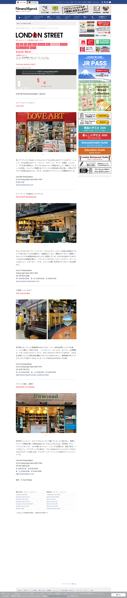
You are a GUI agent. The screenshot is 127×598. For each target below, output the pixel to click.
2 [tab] (46, 155)
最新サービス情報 (93, 35)
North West (41, 44)
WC (18, 44)
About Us (71, 590)
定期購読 (89, 2)
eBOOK (26, 590)
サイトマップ (56, 590)
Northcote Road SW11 (53, 496)
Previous (18, 133)
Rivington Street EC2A (22, 506)
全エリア (33, 47)
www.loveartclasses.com (24, 185)
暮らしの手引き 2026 (94, 136)
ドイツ (33, 2)
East (29, 44)
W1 (22, 44)
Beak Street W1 (51, 499)
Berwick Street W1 (52, 501)
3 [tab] (49, 155)
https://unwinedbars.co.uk (25, 474)
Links (91, 590)
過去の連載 (64, 590)
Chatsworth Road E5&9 (53, 508)
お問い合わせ (41, 590)
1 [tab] (43, 155)
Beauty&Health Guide (95, 143)
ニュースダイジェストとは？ (63, 2)
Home (17, 28)
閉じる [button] (118, 595)
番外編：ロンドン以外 (23, 47)
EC (25, 44)
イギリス (21, 2)
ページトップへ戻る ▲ (69, 584)
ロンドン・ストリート (32, 28)
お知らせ (19, 590)
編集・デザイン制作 (76, 2)
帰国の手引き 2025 (95, 128)
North (34, 44)
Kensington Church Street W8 (24, 503)
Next (75, 133)
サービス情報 (33, 590)
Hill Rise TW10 (20, 508)
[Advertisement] (31, 528)
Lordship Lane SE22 (21, 494)
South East (63, 44)
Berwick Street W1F (52, 503)
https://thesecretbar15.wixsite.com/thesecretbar (32, 375)
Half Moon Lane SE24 (22, 499)
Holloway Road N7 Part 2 (23, 496)
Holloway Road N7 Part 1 (23, 501)
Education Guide (95, 151)
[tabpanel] (46, 132)
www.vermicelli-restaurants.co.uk (27, 281)
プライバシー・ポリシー (58, 596)
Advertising (96, 2)
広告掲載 (84, 2)
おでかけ (23, 28)
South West (42, 28)
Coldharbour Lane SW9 (53, 494)
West (48, 44)
